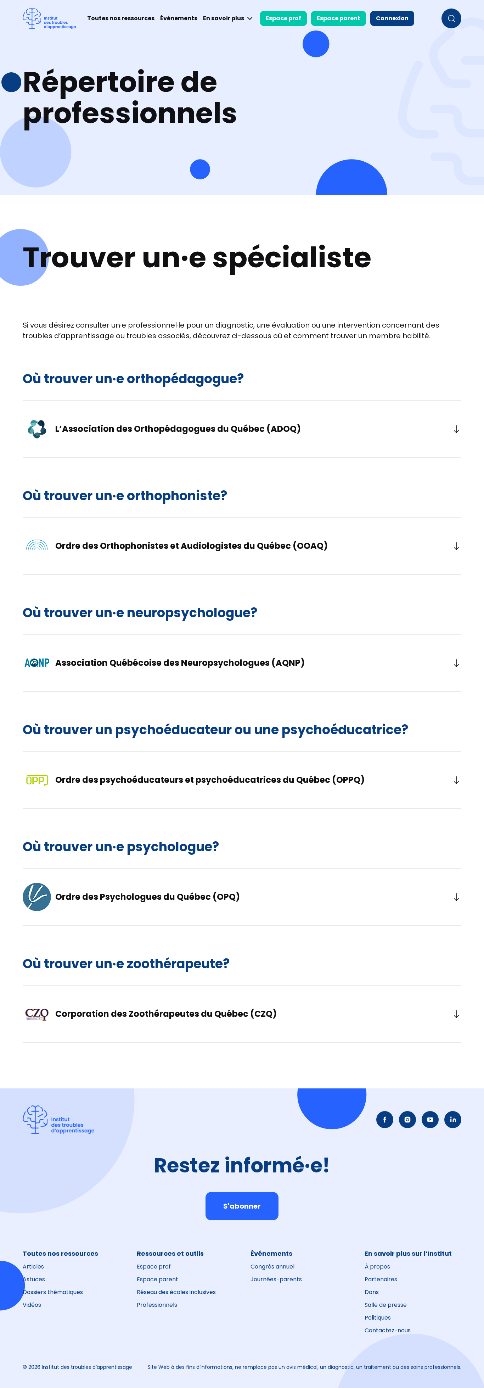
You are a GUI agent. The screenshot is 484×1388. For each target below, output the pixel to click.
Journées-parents (276, 1279)
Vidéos (32, 1305)
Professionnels (157, 1305)
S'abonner (242, 1206)
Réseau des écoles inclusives (176, 1292)
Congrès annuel (272, 1266)
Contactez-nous (388, 1330)
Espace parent (338, 18)
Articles (33, 1266)
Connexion (392, 18)
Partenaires (381, 1279)
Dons (372, 1292)
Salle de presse (386, 1305)
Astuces (34, 1279)
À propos (377, 1266)
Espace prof (283, 18)
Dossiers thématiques (53, 1292)
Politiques (378, 1318)
